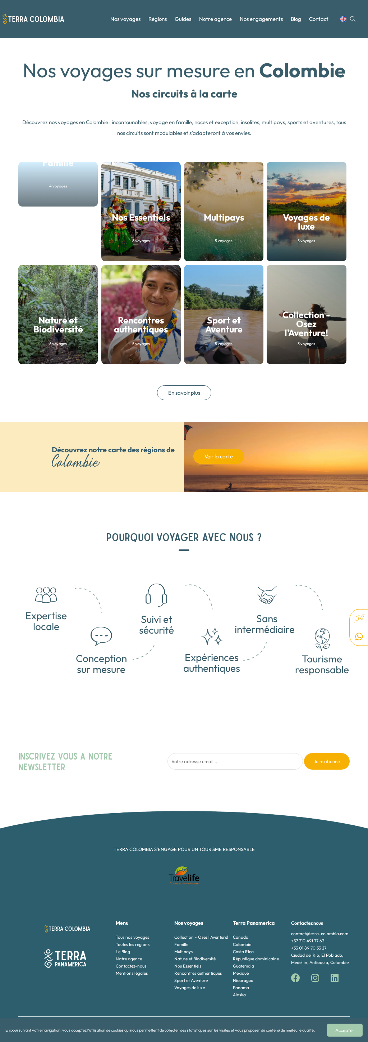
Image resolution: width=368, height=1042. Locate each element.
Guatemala (243, 966)
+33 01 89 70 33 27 (308, 948)
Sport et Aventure (191, 980)
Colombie (242, 944)
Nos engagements (261, 18)
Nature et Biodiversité (195, 958)
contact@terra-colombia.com (319, 933)
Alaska (239, 994)
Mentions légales (132, 973)
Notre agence (215, 18)
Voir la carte (218, 456)
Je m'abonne (327, 761)
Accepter (344, 1030)
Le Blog (123, 951)
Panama (241, 987)
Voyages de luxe (189, 987)
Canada (240, 937)
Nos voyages (125, 18)
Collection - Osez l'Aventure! (201, 937)
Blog (296, 18)
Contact (318, 18)
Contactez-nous (131, 966)
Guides (183, 18)
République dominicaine (256, 958)
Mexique (241, 973)
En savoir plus (184, 392)
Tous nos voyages (132, 937)
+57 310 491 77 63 (307, 940)
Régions (157, 18)
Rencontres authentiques (198, 973)
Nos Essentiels (187, 966)
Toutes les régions (133, 944)
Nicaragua (243, 980)
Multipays (183, 951)
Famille (181, 944)
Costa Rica (243, 951)
